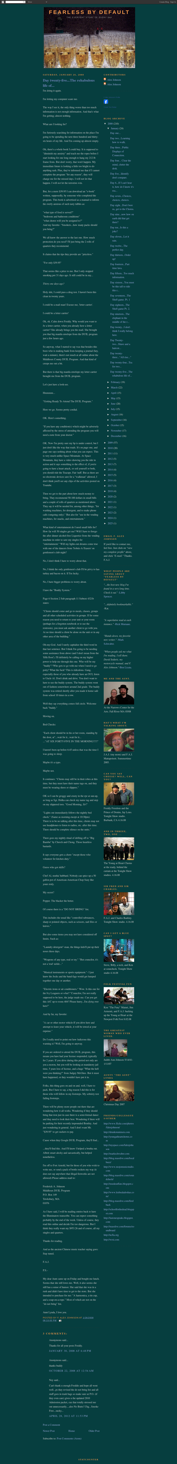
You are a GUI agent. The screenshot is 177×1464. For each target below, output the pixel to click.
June (113, 403)
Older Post (94, 1430)
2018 (110, 491)
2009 (110, 442)
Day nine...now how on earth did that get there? (122, 218)
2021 (110, 502)
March (114, 387)
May (113, 398)
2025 (110, 523)
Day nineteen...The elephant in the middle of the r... (120, 317)
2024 (110, 518)
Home (71, 1430)
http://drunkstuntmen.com (117, 1132)
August (115, 414)
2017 (110, 485)
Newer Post (49, 1430)
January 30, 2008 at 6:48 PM (70, 1350)
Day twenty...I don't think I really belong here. (121, 331)
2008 (110, 123)
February (116, 382)
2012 (110, 458)
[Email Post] (59, 1320)
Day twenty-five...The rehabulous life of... (69, 83)
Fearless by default (89, 12)
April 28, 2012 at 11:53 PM (68, 1416)
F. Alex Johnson (112, 79)
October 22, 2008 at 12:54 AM (71, 1370)
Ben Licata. (126, 667)
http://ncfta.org (111, 1234)
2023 (110, 512)
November (116, 430)
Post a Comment (51, 1424)
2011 (110, 453)
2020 (110, 496)
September (117, 419)
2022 (110, 507)
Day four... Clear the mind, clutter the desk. (120, 164)
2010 (110, 448)
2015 (110, 475)
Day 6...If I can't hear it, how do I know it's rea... (122, 186)
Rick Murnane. (123, 624)
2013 (110, 464)
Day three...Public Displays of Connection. (119, 151)
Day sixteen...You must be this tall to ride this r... (122, 286)
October (115, 425)
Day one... (115, 133)
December (116, 436)
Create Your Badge (110, 107)
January (115, 128)
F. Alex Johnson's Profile (112, 97)
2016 (110, 480)
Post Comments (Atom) (69, 1438)
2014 (110, 469)
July (113, 409)
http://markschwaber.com (116, 1153)
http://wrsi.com (111, 1239)
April (114, 392)
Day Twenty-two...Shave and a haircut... (120, 344)
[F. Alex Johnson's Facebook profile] (106, 102)
